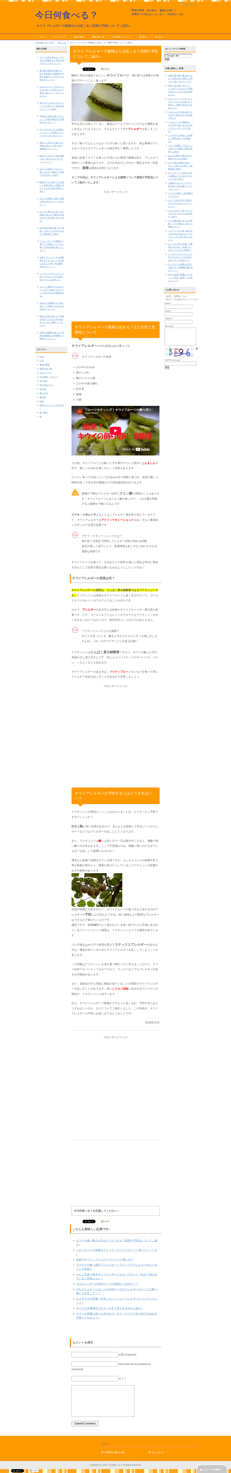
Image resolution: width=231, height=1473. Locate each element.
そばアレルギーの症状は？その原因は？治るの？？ (107, 1283)
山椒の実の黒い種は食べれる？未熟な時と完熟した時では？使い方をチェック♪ (180, 78)
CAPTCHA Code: (173, 360)
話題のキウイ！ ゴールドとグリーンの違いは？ (105, 1259)
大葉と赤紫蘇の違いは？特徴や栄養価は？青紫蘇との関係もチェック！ (52, 335)
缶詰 (42, 401)
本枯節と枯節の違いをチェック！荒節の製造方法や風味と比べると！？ (52, 119)
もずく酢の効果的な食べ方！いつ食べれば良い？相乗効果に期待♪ (180, 166)
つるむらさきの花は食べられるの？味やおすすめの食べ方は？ (180, 115)
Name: (168, 303)
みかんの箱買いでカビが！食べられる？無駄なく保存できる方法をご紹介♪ (52, 172)
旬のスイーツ (46, 373)
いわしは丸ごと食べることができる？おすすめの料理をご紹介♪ (180, 213)
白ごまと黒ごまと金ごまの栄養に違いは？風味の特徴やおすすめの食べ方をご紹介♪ (52, 216)
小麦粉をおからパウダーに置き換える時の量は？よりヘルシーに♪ (180, 186)
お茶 (42, 360)
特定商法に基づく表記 (115, 1452)
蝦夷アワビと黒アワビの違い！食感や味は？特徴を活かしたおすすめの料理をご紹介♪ (52, 187)
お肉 (42, 356)
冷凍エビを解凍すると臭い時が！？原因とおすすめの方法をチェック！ (52, 306)
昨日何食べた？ (47, 385)
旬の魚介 (143, 37)
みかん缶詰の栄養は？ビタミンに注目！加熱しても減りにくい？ (180, 277)
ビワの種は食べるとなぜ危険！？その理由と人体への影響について (180, 224)
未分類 (43, 389)
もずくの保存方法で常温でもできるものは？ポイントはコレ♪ (180, 203)
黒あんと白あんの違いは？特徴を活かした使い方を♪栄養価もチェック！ (52, 145)
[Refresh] (197, 348)
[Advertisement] (115, 245)
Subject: (169, 318)
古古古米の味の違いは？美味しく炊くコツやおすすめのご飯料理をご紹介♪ (52, 231)
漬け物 (43, 397)
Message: (170, 326)
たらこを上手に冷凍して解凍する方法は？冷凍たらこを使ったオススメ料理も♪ (180, 247)
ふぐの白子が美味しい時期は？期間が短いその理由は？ (180, 138)
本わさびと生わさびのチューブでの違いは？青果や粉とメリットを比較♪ (52, 106)
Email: (168, 311)
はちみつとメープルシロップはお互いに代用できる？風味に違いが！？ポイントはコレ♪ (52, 91)
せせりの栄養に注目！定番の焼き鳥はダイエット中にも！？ (52, 201)
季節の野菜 (79, 37)
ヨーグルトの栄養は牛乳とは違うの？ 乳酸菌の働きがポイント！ (180, 267)
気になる (159, 37)
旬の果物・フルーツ (121, 37)
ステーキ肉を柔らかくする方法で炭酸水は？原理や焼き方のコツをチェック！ (52, 60)
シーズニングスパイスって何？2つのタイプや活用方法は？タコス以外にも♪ (52, 276)
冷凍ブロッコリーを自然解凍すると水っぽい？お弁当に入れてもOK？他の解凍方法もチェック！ (52, 262)
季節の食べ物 (98, 37)
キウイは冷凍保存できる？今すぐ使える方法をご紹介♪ (109, 1308)
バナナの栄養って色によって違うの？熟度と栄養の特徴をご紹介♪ (180, 148)
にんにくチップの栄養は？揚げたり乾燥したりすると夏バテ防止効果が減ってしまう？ (52, 246)
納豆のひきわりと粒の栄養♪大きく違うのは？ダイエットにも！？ (52, 159)
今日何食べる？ (66, 15)
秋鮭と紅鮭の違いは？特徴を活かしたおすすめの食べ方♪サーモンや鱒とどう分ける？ (52, 321)
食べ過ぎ (44, 412)
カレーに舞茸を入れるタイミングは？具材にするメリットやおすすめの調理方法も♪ (52, 291)
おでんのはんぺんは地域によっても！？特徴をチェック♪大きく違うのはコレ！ (52, 132)
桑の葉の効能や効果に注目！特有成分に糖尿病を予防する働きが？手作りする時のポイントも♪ (52, 75)
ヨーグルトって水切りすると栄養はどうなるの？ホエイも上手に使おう (180, 176)
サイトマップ (59, 37)
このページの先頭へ (212, 1469)
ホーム (42, 37)
